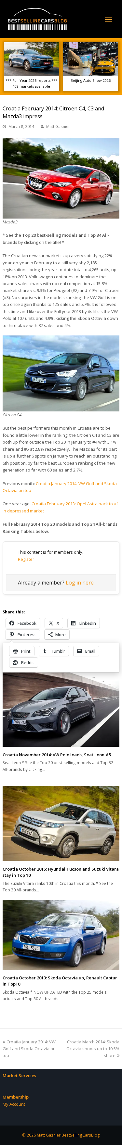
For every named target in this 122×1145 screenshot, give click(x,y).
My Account (14, 1104)
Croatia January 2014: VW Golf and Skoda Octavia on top (29, 1049)
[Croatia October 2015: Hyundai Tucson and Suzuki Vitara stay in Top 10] (61, 823)
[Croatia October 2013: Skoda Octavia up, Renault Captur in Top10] (61, 935)
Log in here (80, 582)
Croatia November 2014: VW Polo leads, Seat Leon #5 (57, 755)
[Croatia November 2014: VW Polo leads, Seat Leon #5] (61, 708)
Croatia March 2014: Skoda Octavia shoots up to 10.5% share (92, 1049)
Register (26, 559)
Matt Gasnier (58, 126)
